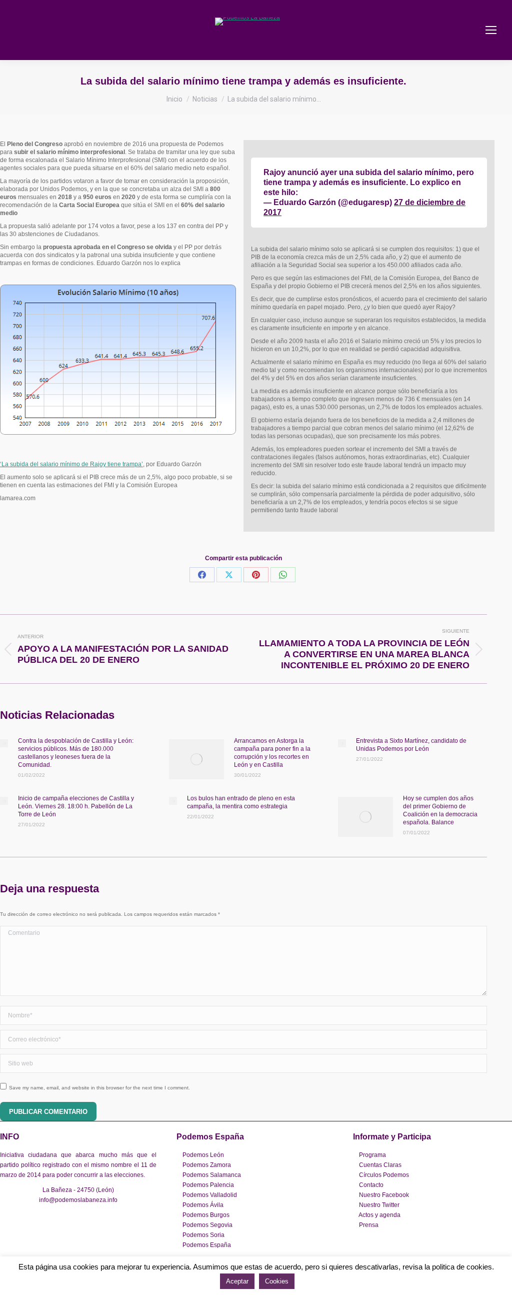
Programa (372, 1154)
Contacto (371, 1184)
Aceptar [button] (237, 1281)
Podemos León (203, 1154)
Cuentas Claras (380, 1164)
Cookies (276, 1281)
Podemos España (206, 1244)
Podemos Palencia (208, 1184)
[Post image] (4, 743)
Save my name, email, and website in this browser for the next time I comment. (99, 1087)
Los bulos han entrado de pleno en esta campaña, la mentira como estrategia (241, 802)
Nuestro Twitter (379, 1204)
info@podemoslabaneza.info (78, 1199)
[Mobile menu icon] (491, 30)
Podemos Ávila (203, 1204)
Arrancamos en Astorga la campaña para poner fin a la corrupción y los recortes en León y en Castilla (272, 752)
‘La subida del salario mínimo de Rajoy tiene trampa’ (71, 464)
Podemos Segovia (207, 1224)
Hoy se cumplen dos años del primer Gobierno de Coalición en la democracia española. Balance (440, 810)
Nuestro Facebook (384, 1194)
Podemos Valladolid (209, 1194)
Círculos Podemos (384, 1174)
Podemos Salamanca (211, 1174)
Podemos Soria (203, 1234)
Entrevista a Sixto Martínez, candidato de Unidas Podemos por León (411, 744)
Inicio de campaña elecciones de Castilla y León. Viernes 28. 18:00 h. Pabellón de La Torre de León (76, 806)
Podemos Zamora (206, 1164)
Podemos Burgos (206, 1214)
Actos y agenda (379, 1214)
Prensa (368, 1224)
